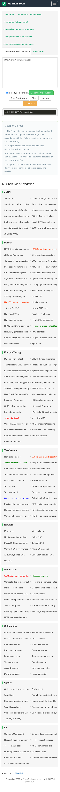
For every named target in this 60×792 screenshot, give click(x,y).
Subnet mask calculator (42, 632)
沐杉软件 (19, 773)
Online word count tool (14, 480)
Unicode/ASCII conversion (16, 424)
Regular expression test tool (45, 326)
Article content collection (15, 463)
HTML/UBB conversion (42, 320)
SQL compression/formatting (45, 261)
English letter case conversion (18, 504)
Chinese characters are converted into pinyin (24, 468)
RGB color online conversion (45, 516)
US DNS (8, 560)
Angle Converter (11, 668)
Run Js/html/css (11, 343)
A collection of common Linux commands (23, 763)
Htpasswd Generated (41, 406)
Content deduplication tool (44, 486)
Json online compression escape (18, 29)
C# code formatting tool (15, 273)
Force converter (39, 674)
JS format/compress (13, 255)
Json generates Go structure (16, 51)
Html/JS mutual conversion (16, 302)
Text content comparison (43, 474)
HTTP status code (12, 746)
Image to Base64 (12, 418)
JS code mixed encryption (16, 261)
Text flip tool (9, 486)
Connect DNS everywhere (16, 549)
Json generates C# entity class (17, 36)
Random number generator (16, 510)
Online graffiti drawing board (17, 689)
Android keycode (39, 435)
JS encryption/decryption (43, 255)
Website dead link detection (44, 599)
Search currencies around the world (20, 701)
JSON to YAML (11, 234)
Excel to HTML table (41, 314)
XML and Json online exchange (18, 222)
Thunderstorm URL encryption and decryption (25, 365)
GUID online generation (15, 406)
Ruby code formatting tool (16, 284)
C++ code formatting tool (15, 290)
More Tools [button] (38, 51)
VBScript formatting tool (15, 296)
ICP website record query (43, 605)
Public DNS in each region (16, 543)
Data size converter (41, 668)
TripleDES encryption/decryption (19, 388)
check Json (30, 103)
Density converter (12, 674)
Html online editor (12, 457)
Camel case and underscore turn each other (24, 498)
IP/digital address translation (45, 412)
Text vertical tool (39, 480)
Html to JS (37, 296)
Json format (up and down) (29, 14)
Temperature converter (42, 656)
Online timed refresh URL (16, 593)
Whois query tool (12, 605)
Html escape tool (40, 302)
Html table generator (13, 320)
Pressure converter (13, 650)
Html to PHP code (40, 308)
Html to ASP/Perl (11, 314)
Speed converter (39, 662)
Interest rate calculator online (17, 632)
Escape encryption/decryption (17, 370)
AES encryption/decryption (16, 376)
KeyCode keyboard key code (17, 435)
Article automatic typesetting (45, 457)
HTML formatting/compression (18, 249)
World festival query (13, 707)
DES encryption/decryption (44, 376)
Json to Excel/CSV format (16, 228)
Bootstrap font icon (13, 757)
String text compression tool (45, 492)
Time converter (11, 662)
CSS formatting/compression (45, 249)
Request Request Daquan (16, 740)
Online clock (37, 689)
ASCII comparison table (43, 746)
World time (9, 695)
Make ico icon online (13, 588)
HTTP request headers (42, 740)
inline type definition (18, 93)
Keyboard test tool (12, 441)
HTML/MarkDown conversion (17, 326)
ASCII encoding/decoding (43, 424)
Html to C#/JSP (11, 308)
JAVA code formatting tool (43, 273)
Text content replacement (16, 474)
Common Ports (39, 752)
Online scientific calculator (16, 638)
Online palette (38, 593)
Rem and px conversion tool (45, 582)
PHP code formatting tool (15, 267)
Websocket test (39, 531)
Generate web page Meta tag (45, 588)
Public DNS (37, 537)
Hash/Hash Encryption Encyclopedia (21, 394)
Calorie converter (12, 644)
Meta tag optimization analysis (18, 611)
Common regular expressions (17, 338)
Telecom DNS (38, 543)
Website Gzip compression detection (21, 599)
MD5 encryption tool (13, 359)
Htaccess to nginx (40, 576)
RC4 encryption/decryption (16, 382)
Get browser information (15, 537)
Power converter (39, 650)
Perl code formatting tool (43, 290)
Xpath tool (36, 343)
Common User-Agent (14, 734)
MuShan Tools (16, 3)
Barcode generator (13, 412)
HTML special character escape (18, 752)
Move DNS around (40, 549)
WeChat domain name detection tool (21, 576)
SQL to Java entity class (43, 216)
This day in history (12, 719)
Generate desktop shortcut (16, 582)
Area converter (39, 638)
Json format (8, 14)
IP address (9, 531)
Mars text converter (41, 468)
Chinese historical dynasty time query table (24, 713)
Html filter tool (38, 332)
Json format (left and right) (15, 22)
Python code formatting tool (44, 278)
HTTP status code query (15, 617)
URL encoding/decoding (15, 430)
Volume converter (40, 644)
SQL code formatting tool (15, 278)
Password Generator (13, 400)
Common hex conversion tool (17, 516)
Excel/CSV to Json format (43, 222)
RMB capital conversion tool (45, 504)
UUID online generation (42, 400)
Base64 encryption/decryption (46, 365)
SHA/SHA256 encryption (43, 388)
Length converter (12, 656)
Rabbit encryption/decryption (45, 382)
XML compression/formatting (45, 267)
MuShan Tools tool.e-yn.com (33, 779)
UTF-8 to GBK (38, 418)
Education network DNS (43, 555)
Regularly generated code (16, 332)
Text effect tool (11, 492)
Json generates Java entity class (18, 44)
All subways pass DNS (14, 555)
